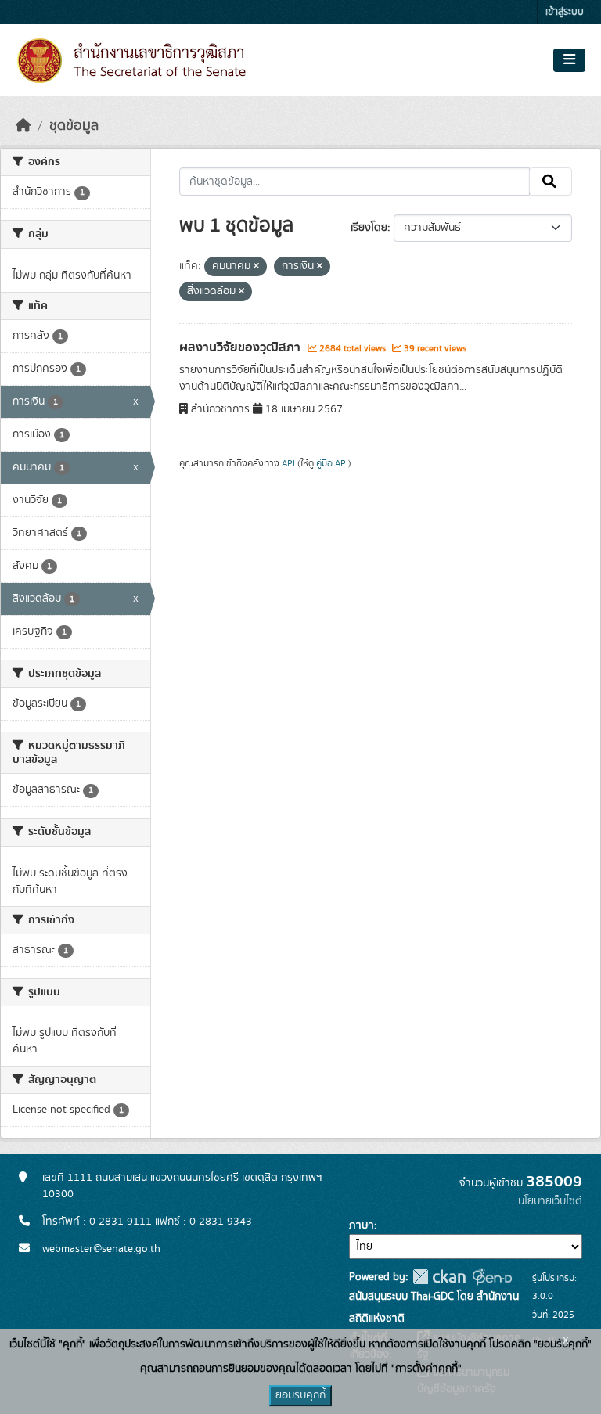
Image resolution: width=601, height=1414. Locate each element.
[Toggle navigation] (569, 60)
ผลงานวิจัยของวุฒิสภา (241, 347)
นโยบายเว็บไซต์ (550, 1201)
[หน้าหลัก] (23, 126)
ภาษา (361, 1225)
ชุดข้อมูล (74, 126)
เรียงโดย (369, 228)
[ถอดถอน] (256, 267)
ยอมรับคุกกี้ (300, 1395)
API (288, 463)
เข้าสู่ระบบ (564, 12)
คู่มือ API (332, 463)
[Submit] (550, 181)
